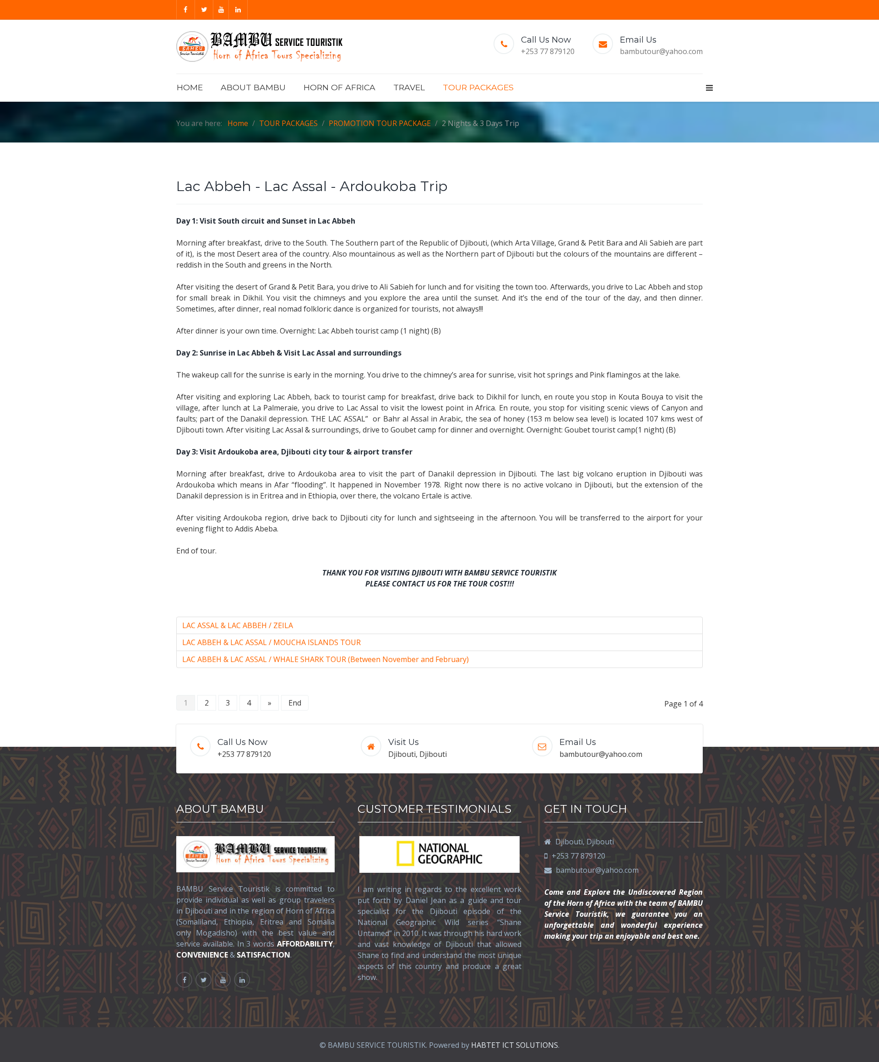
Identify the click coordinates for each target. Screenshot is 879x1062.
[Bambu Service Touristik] (259, 46)
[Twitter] (204, 9)
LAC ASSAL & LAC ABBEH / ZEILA (237, 625)
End (294, 703)
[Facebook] (185, 9)
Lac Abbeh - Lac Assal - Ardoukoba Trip (312, 186)
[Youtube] (221, 9)
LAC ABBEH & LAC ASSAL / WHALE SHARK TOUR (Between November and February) (325, 659)
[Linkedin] (238, 9)
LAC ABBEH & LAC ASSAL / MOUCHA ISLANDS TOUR (271, 642)
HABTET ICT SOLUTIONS (514, 1045)
